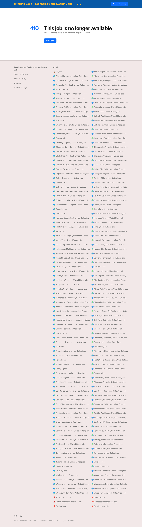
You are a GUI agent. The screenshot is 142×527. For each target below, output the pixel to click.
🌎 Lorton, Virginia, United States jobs (68, 275)
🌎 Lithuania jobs (98, 267)
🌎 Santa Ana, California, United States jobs (109, 400)
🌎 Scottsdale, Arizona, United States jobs (70, 413)
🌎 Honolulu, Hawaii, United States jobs (69, 222)
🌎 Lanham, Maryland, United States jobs (108, 258)
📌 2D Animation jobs (62, 497)
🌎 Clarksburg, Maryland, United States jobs (71, 156)
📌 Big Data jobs (98, 497)
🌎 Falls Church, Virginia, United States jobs (71, 200)
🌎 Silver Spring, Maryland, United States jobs (109, 417)
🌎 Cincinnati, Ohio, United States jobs (107, 151)
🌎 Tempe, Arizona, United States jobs (69, 453)
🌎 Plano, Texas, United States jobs (67, 355)
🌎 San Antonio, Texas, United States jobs (108, 386)
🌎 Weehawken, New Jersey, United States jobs (71, 484)
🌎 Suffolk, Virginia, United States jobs (107, 444)
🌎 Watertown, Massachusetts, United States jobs (109, 479)
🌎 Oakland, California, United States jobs (70, 324)
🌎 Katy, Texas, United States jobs (105, 253)
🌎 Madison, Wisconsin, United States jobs (70, 280)
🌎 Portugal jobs (60, 369)
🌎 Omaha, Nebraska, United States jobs (70, 329)
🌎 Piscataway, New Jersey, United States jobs (109, 351)
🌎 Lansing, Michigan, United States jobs (70, 262)
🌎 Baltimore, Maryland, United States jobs (70, 103)
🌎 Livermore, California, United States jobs (71, 271)
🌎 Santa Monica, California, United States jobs (71, 408)
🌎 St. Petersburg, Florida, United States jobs (109, 435)
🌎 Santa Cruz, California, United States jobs (109, 404)
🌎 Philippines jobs (99, 346)
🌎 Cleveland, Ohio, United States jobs (107, 156)
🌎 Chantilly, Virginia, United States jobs (69, 142)
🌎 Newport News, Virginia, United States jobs (71, 315)
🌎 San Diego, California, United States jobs (109, 391)
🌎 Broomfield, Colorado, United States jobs (71, 125)
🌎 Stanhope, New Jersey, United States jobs (71, 440)
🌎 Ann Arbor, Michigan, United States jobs (109, 80)
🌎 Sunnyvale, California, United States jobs (71, 448)
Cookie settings (20, 87)
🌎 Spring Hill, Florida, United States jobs (70, 426)
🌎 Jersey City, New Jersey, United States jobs (71, 244)
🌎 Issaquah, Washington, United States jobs (109, 240)
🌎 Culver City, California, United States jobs (109, 169)
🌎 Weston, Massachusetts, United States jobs (71, 488)
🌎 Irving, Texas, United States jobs (67, 240)
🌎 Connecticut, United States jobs (105, 165)
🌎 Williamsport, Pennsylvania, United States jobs (109, 488)
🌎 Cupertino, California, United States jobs (71, 173)
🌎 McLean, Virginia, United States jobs (107, 284)
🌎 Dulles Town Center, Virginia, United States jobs (109, 187)
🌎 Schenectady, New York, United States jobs (109, 408)
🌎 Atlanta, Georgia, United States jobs (69, 98)
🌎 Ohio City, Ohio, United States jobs (106, 324)
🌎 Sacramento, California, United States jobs (71, 386)
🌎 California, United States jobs (104, 129)
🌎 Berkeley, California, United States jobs (70, 107)
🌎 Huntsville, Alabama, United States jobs (70, 227)
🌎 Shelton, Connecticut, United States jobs (71, 417)
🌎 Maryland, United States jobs (66, 284)
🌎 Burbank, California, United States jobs (70, 129)
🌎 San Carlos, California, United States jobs (71, 391)
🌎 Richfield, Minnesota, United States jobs (70, 382)
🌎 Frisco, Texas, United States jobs (106, 205)
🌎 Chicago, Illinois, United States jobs (69, 151)
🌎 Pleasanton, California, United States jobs (109, 355)
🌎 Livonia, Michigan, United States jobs (107, 271)
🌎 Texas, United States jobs (65, 457)
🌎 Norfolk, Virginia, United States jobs (107, 315)
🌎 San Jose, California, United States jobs (108, 395)
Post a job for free (119, 4)
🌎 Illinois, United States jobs (103, 227)
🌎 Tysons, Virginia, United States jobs (69, 462)
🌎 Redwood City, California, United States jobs (71, 373)
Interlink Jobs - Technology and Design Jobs (43, 3)
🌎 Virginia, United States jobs (65, 475)
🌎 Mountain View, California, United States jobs (109, 302)
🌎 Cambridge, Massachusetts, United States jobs (71, 134)
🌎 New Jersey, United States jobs (105, 307)
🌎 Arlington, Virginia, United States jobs (70, 94)
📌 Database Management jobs (104, 502)
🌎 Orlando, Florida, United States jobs (107, 329)
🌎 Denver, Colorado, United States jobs (108, 182)
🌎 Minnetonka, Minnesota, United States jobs (109, 298)
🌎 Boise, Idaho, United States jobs (105, 111)
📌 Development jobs (100, 506)
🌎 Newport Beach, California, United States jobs (109, 311)
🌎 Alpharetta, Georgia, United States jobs (108, 76)
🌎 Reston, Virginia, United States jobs (69, 377)
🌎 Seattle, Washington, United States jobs (108, 413)
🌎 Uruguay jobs (60, 471)
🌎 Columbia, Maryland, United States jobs (109, 160)
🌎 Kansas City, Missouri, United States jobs (71, 253)
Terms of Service (21, 74)
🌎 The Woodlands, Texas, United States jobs (109, 457)
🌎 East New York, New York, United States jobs (71, 191)
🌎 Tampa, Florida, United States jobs (106, 448)
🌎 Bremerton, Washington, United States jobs (109, 120)
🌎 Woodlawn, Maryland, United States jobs (109, 493)
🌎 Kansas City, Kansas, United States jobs (108, 249)
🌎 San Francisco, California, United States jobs (71, 395)
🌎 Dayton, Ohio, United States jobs (106, 178)
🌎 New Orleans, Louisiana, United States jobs (71, 311)
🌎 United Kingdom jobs (63, 466)
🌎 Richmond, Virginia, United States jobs (108, 382)
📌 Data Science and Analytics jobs (67, 502)
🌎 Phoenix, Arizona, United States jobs (69, 351)
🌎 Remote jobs (97, 373)
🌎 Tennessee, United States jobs (105, 453)
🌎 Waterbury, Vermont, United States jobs (70, 479)
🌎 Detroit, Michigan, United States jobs (69, 187)
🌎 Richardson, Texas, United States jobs (108, 377)
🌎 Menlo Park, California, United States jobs (109, 289)
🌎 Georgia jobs (60, 209)
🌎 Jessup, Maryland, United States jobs (107, 244)
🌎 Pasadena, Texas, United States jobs (69, 342)
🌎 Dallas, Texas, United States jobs (68, 178)
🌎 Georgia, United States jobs (104, 209)
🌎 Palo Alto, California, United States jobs (108, 333)
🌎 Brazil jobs (59, 120)
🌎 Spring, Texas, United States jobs (106, 426)
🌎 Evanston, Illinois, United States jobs (107, 191)
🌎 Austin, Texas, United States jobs (106, 98)
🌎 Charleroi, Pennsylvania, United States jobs (109, 142)
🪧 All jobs (57, 72)
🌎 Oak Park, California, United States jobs (108, 320)
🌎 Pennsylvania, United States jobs (106, 342)
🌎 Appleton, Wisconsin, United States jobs (109, 85)
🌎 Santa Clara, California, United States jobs (71, 404)
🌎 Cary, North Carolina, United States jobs (109, 138)
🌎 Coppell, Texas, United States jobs (68, 169)
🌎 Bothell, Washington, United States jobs (108, 116)
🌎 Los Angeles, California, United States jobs (109, 275)
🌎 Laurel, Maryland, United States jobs (69, 267)
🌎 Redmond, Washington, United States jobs (109, 369)
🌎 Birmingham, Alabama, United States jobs (71, 111)
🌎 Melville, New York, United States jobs (70, 289)
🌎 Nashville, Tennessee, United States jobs (71, 307)
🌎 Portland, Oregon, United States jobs (107, 364)
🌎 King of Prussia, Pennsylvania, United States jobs (71, 258)
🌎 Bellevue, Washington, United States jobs (109, 103)
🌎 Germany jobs (60, 213)
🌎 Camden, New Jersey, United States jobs (109, 134)
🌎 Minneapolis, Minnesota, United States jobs (71, 298)
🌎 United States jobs (100, 466)
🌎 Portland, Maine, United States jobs (69, 364)
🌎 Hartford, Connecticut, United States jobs (71, 218)
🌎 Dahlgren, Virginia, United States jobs (108, 173)
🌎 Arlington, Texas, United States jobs (107, 89)
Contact (17, 83)
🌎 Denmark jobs (60, 182)
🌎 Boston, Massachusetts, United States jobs (71, 116)
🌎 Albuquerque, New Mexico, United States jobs (109, 72)
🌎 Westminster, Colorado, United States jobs (109, 484)
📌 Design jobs (59, 506)
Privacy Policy (20, 79)
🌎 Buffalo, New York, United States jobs (108, 125)
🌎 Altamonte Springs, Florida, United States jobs (71, 80)
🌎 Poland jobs (59, 360)
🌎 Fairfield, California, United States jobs (108, 196)
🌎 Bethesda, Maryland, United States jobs (108, 107)
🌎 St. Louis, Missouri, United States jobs (70, 435)
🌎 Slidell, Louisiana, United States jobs (69, 422)
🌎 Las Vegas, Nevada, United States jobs (108, 262)
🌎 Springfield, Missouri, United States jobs (71, 431)
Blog (79, 4)
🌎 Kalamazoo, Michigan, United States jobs (71, 249)
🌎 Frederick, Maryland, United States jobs (108, 200)
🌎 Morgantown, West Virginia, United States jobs (71, 302)
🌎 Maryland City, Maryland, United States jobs (109, 280)
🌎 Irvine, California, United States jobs (107, 236)
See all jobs (50, 40)
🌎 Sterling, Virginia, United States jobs (69, 444)
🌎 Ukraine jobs (98, 462)
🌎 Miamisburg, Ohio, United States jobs (107, 293)
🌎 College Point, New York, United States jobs (71, 160)
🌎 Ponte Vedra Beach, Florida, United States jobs (109, 360)
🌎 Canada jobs (59, 138)
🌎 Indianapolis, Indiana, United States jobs (109, 231)
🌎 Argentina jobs (60, 89)
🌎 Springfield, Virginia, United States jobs (108, 431)
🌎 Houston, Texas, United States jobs (107, 222)
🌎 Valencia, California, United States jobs (108, 471)
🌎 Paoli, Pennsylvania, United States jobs (70, 338)
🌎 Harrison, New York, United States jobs (108, 213)
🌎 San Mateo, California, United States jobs (71, 400)
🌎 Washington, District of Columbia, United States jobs (109, 475)
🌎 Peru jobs (58, 346)
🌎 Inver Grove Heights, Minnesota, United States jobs (71, 236)
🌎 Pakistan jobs (60, 333)
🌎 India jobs (58, 231)
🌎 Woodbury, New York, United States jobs (71, 493)
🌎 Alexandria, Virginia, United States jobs (70, 76)
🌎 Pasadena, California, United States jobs (109, 338)
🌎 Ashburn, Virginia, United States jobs (107, 94)
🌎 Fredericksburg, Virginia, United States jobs (71, 205)
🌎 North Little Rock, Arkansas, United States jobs (71, 320)
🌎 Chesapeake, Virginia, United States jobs (109, 147)
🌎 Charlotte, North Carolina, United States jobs (71, 147)
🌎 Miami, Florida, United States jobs (68, 293)
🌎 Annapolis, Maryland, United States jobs (71, 85)
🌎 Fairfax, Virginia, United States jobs (69, 196)
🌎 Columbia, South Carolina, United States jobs (71, 165)
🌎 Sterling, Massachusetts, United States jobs (109, 440)
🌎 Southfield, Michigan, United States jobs (109, 422)
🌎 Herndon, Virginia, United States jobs (107, 218)
